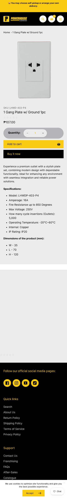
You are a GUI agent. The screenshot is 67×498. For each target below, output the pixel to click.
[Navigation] (60, 18)
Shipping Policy (12, 423)
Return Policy (11, 417)
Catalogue (9, 477)
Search (7, 406)
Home (6, 32)
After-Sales (10, 472)
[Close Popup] (64, 483)
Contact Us (10, 455)
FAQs (6, 466)
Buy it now (13, 153)
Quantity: (14, 132)
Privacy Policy (12, 434)
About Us (9, 412)
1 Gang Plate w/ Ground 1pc (27, 32)
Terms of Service (13, 428)
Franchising (10, 461)
